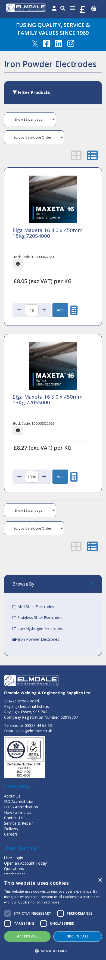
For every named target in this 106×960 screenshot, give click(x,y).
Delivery (11, 828)
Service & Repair (18, 823)
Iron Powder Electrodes (38, 639)
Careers (11, 834)
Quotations (14, 868)
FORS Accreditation (21, 806)
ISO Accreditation (19, 801)
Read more (51, 902)
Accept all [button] (27, 936)
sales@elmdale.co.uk (33, 730)
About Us (12, 796)
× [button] (100, 880)
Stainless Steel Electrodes (39, 617)
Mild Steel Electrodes (35, 606)
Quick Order (14, 874)
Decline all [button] (78, 936)
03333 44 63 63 (38, 725)
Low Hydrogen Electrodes (39, 628)
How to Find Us (17, 812)
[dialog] (53, 917)
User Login (13, 857)
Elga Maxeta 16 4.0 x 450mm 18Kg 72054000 (48, 233)
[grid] (76, 155)
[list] (92, 155)
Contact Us (14, 817)
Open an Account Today (25, 863)
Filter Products (33, 92)
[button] (53, 951)
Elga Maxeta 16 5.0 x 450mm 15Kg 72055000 (48, 399)
